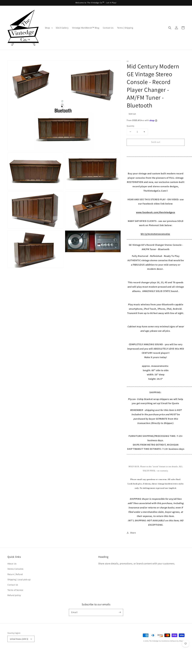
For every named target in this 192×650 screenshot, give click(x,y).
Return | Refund (15, 574)
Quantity (130, 126)
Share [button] (133, 532)
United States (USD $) (19, 639)
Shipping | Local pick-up (19, 579)
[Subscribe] (119, 612)
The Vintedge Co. (155, 641)
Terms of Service (15, 590)
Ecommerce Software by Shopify (173, 641)
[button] (169, 27)
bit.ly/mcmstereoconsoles (155, 234)
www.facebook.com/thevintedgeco (155, 212)
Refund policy (14, 595)
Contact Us (13, 584)
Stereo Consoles (15, 568)
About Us (12, 563)
